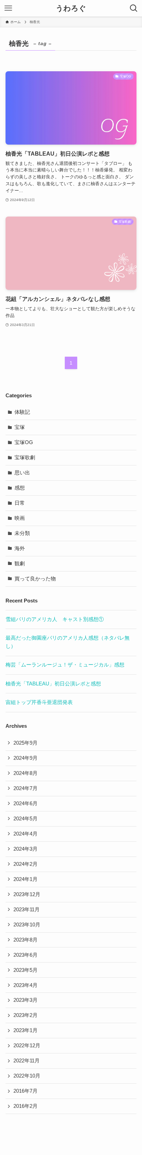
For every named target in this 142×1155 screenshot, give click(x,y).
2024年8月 (25, 773)
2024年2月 (25, 864)
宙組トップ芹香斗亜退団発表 (39, 702)
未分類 (22, 533)
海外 (19, 548)
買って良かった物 (35, 578)
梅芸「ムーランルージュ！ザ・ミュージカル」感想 (65, 665)
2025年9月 (25, 743)
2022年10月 (26, 1076)
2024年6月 (25, 803)
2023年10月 (26, 924)
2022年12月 (26, 1045)
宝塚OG (23, 442)
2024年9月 (25, 758)
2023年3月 (25, 1000)
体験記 (22, 412)
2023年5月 (25, 970)
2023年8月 (25, 940)
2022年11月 (26, 1060)
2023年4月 (25, 985)
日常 (19, 503)
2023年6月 (25, 955)
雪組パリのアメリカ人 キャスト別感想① (55, 619)
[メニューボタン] (8, 8)
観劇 (19, 563)
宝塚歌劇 (24, 457)
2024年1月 (25, 879)
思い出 (22, 472)
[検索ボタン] (133, 8)
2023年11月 (26, 909)
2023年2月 (25, 1015)
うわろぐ (71, 8)
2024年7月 (25, 788)
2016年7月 (25, 1091)
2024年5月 (25, 818)
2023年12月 (26, 894)
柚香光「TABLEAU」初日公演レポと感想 (53, 683)
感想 (19, 488)
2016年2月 (25, 1106)
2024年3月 (25, 849)
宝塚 (19, 427)
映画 (19, 518)
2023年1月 (25, 1030)
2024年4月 (25, 834)
